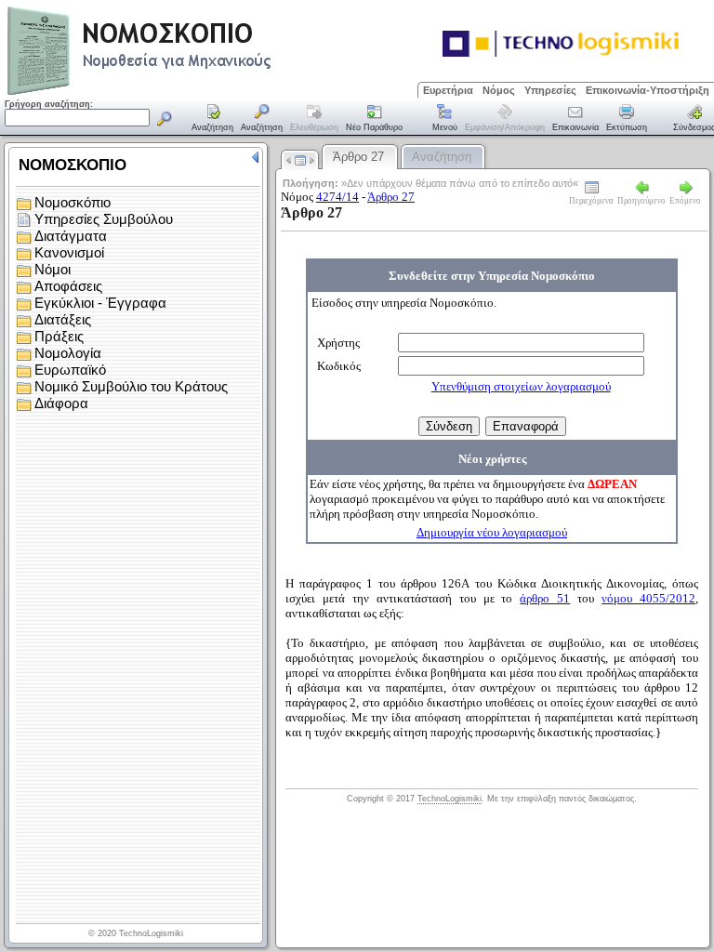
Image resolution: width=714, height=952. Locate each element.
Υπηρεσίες (550, 90)
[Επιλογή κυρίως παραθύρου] (213, 119)
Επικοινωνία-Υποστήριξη (647, 90)
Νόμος (499, 90)
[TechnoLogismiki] (212, 92)
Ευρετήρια (448, 90)
